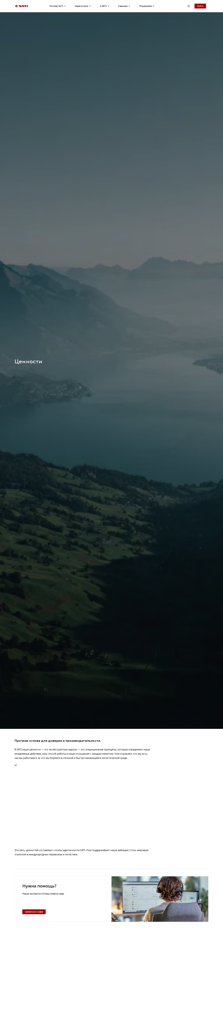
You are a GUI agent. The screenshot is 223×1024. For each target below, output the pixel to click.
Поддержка (145, 6)
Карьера (122, 6)
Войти (200, 6)
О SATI (103, 6)
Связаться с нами (34, 911)
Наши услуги (81, 6)
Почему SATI (56, 6)
